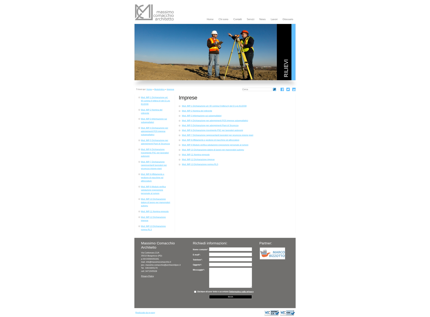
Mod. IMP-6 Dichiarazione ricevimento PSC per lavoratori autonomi (155, 152)
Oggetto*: (197, 265)
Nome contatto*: (200, 249)
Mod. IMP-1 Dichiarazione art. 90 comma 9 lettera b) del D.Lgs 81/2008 (155, 100)
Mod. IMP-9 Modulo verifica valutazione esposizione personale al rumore (153, 190)
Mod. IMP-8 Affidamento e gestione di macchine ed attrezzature (152, 177)
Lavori (274, 19)
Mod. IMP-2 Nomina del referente (151, 111)
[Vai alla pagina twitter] (288, 89)
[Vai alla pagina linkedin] (294, 89)
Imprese (170, 89)
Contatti (237, 19)
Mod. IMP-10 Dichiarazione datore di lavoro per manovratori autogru (155, 202)
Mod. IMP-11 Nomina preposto (155, 211)
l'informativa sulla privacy (241, 291)
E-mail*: (196, 255)
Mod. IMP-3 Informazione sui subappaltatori (154, 120)
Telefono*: (197, 260)
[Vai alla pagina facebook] (282, 89)
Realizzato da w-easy (145, 312)
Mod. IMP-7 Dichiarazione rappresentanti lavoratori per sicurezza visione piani (154, 165)
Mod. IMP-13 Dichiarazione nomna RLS (153, 228)
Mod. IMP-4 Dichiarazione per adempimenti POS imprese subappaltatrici (154, 131)
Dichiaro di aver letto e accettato (224, 291)
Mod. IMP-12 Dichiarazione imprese (153, 219)
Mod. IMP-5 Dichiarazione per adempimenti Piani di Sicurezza (155, 142)
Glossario (288, 19)
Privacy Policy (147, 276)
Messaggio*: (199, 270)
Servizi (250, 19)
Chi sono (223, 19)
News (262, 19)
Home (210, 19)
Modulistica (159, 89)
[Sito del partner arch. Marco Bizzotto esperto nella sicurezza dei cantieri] (272, 253)
